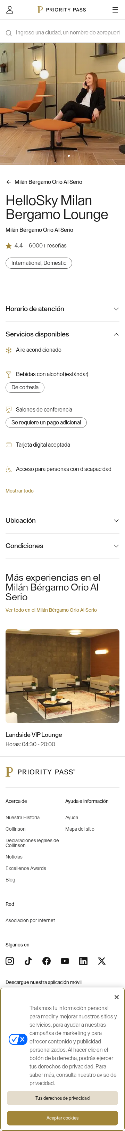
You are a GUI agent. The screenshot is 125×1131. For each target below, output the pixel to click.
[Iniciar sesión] (10, 10)
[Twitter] (102, 961)
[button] (52, 156)
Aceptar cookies (62, 1118)
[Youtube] (65, 961)
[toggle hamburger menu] (115, 10)
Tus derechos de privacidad (62, 1098)
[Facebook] (46, 961)
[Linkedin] (83, 961)
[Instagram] (10, 961)
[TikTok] (28, 961)
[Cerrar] (116, 997)
